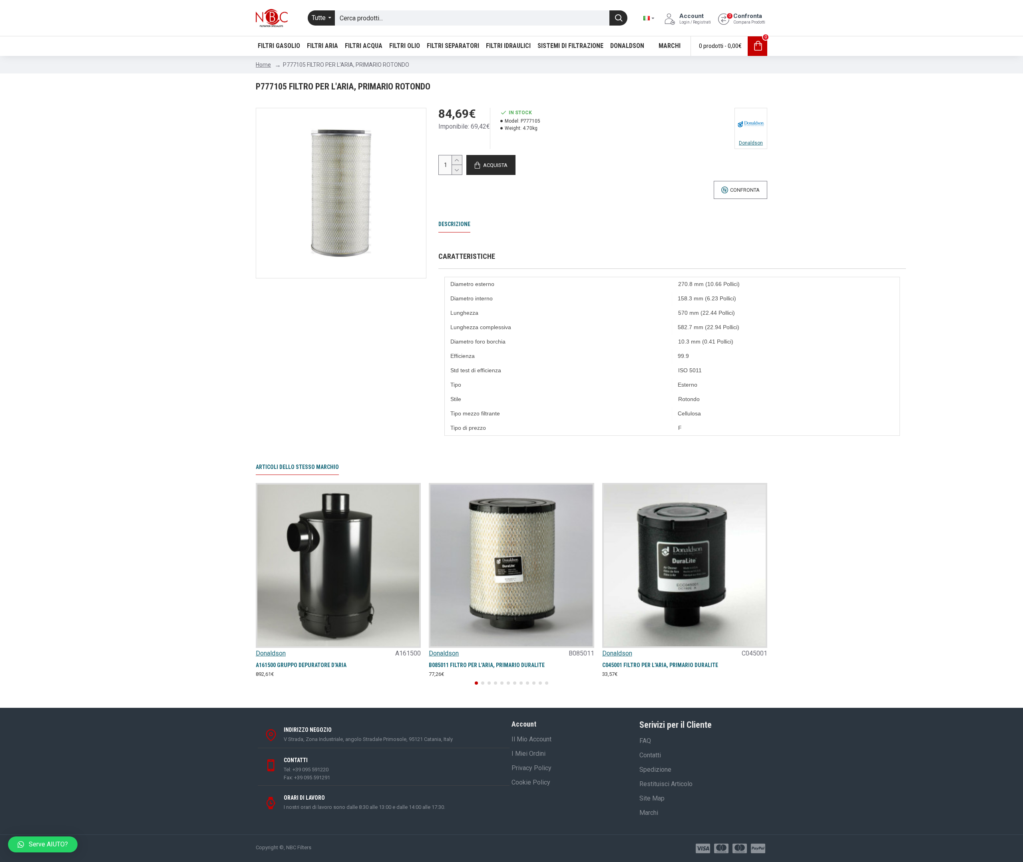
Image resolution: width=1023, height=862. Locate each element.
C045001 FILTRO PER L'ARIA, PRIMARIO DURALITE (660, 665)
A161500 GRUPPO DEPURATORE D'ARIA (301, 665)
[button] (476, 683)
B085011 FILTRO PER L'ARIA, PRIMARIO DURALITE (487, 665)
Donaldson (271, 653)
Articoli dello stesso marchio (297, 467)
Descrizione (454, 224)
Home (263, 65)
